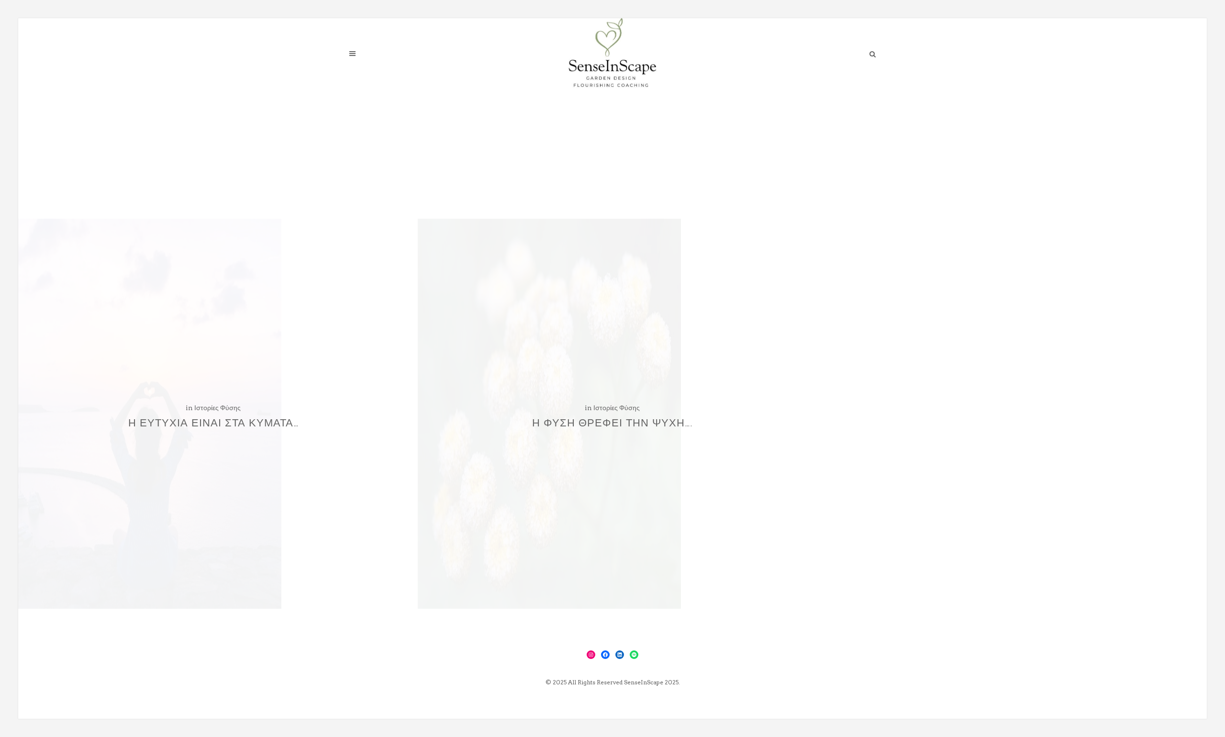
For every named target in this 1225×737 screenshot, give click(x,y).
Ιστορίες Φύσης (217, 408)
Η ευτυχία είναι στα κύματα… (213, 422)
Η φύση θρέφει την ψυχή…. (612, 422)
